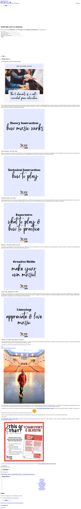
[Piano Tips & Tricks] (4, 0)
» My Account (41, 480)
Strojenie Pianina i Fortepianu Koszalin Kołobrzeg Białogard (11, 502)
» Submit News (42, 482)
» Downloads (41, 486)
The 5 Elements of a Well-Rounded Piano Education (11, 61)
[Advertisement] (36, 16)
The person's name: (4, 34)
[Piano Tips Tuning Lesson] (5, 2)
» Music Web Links (41, 488)
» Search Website (41, 484)
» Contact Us (77, 3)
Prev (1, 466)
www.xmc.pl (2, 507)
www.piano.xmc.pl (4, 505)
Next (9, 466)
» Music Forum (42, 489)
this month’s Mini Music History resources (45, 408)
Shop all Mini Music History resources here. (47, 463)
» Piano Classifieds (41, 485)
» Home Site (41, 479)
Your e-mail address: (4, 33)
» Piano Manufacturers (41, 483)
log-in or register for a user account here (11, 497)
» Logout (41, 481)
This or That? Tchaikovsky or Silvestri (8, 347)
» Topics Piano (41, 487)
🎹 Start (2, 3)
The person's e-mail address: (6, 35)
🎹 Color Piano (7, 3)
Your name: (3, 31)
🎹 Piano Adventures (14, 3)
